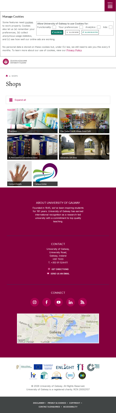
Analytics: (90, 27)
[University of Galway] (15, 62)
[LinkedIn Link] (70, 302)
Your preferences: (68, 27)
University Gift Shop (68, 157)
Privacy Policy (74, 50)
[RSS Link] (82, 302)
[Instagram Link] (34, 302)
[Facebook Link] (46, 302)
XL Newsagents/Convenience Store (23, 157)
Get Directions (60, 269)
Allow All (58, 32)
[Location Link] (58, 341)
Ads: (105, 27)
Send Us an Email (60, 273)
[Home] (7, 76)
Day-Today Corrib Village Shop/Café (75, 131)
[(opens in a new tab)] (34, 369)
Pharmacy (13, 131)
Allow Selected (91, 32)
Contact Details (15, 184)
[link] (34, 367)
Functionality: (44, 27)
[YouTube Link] (58, 302)
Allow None (74, 32)
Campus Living (40, 184)
